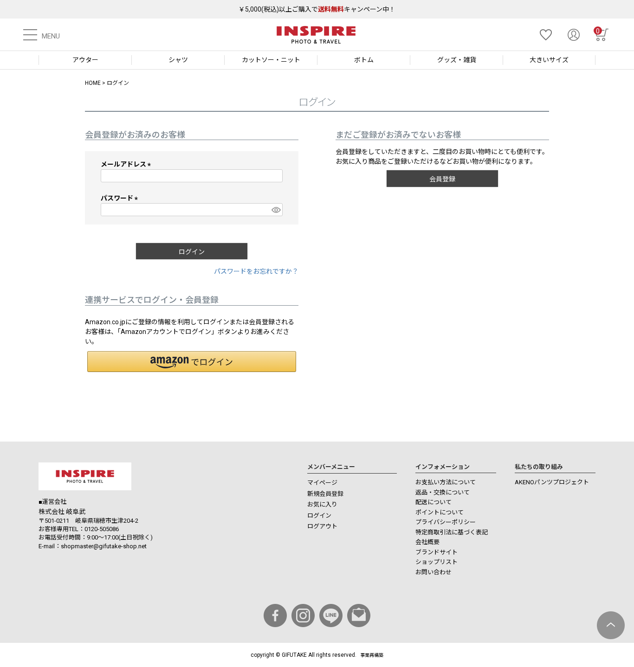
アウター (85, 60)
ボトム (364, 60)
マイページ (322, 482)
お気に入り (322, 504)
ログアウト (322, 526)
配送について (433, 502)
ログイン (319, 515)
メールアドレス (127, 164)
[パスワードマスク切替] (275, 210)
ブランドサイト (436, 552)
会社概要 (427, 542)
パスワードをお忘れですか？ (256, 271)
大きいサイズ (549, 60)
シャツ (178, 60)
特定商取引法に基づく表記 (451, 532)
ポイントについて (439, 512)
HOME (93, 83)
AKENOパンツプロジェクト (552, 482)
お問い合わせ (433, 572)
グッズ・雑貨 (456, 60)
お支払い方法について (445, 482)
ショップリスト (436, 561)
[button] (191, 361)
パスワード (121, 198)
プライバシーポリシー (445, 522)
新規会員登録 (325, 493)
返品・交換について (442, 492)
